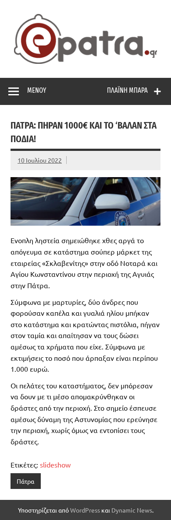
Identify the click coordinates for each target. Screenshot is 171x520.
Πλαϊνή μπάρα (127, 90)
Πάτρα (25, 481)
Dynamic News (131, 510)
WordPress (85, 510)
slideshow (55, 464)
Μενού (36, 90)
